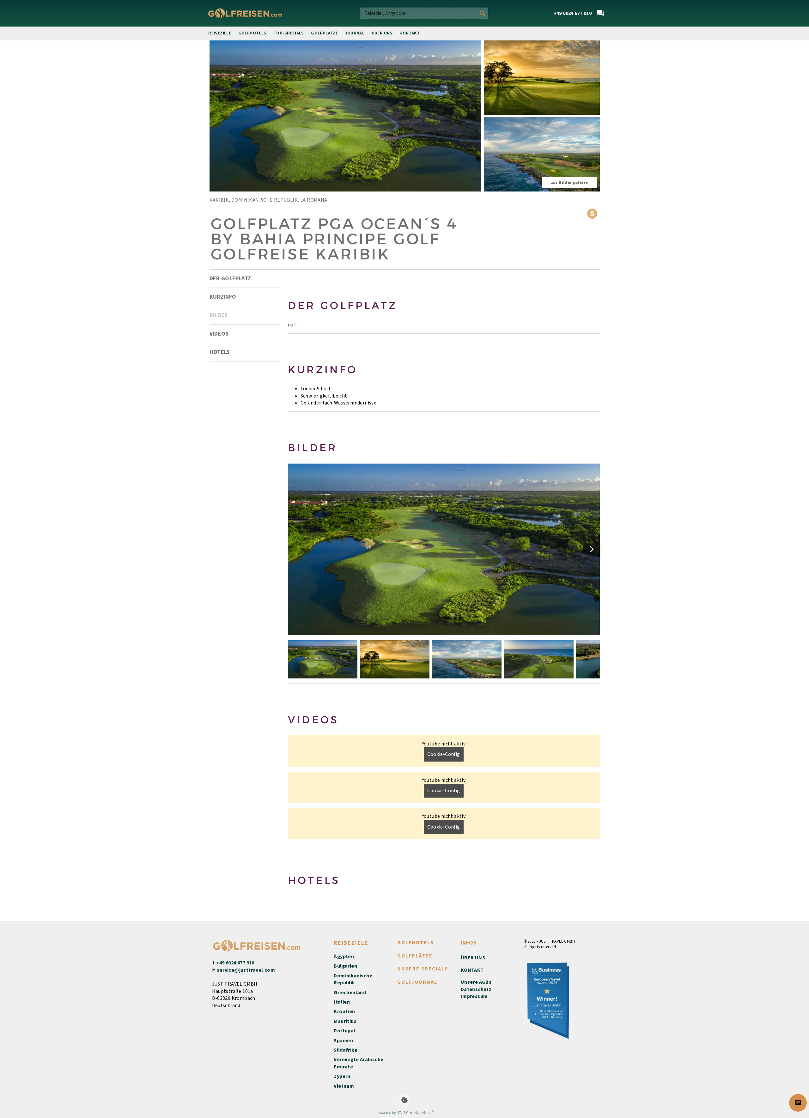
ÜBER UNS (473, 957)
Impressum (474, 996)
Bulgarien (345, 966)
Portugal (344, 1030)
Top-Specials (288, 33)
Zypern (342, 1076)
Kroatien (344, 1011)
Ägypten (344, 956)
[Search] (482, 13)
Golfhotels (252, 33)
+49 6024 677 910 (235, 962)
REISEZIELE (351, 943)
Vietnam (344, 1086)
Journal (355, 33)
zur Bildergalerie (569, 182)
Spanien (343, 1040)
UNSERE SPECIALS (422, 968)
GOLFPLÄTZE (415, 955)
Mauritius (345, 1021)
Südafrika (345, 1050)
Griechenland (350, 992)
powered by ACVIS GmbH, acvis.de (404, 1112)
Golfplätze (324, 33)
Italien (342, 1002)
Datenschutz (476, 989)
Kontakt (409, 33)
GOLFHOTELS (415, 942)
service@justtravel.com (246, 970)
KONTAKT (472, 970)
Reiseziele (219, 33)
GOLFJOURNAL (417, 982)
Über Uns (382, 33)
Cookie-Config (443, 754)
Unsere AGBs (476, 982)
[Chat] (600, 13)
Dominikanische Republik (353, 979)
